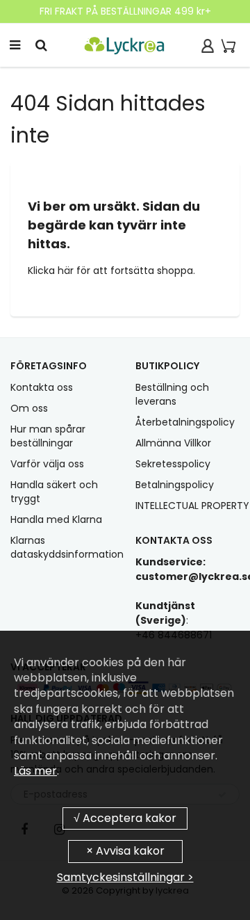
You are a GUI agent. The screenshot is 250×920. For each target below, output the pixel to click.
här (67, 270)
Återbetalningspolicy (185, 422)
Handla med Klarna (56, 519)
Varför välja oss (47, 464)
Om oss (29, 408)
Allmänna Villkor (173, 443)
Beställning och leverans (172, 394)
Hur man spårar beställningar (47, 436)
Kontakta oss (41, 387)
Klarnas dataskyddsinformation (67, 547)
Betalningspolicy (174, 485)
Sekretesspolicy (172, 464)
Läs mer (35, 771)
